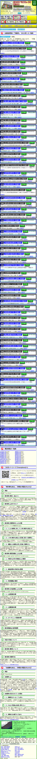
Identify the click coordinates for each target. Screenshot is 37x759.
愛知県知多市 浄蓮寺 (12, 209)
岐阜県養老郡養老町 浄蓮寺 (15, 190)
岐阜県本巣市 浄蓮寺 (12, 184)
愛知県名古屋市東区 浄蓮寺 (15, 215)
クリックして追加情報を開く (11, 744)
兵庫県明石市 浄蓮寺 (12, 273)
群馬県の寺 (3, 456)
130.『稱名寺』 (20, 21)
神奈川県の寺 (3, 459)
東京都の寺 (18, 458)
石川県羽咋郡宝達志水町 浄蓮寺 (16, 143)
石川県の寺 (18, 460)
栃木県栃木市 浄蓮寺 (11, 56)
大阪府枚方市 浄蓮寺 (12, 259)
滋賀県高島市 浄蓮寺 (12, 237)
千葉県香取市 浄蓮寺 (11, 68)
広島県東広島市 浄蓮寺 (13, 340)
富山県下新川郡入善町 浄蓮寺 (15, 101)
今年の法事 (17, 751)
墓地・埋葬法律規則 (5, 746)
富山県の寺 (3, 460)
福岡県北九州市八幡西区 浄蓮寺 (16, 421)
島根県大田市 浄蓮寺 (12, 323)
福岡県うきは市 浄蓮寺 (13, 415)
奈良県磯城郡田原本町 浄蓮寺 (15, 301)
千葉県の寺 (3, 458)
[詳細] (28, 43)
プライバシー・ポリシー (7, 736)
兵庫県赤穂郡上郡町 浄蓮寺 (15, 278)
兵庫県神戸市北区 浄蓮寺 (14, 265)
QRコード (23, 473)
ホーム (19, 13)
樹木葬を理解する (5, 749)
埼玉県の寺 (18, 456)
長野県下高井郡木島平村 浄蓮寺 (16, 165)
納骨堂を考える (4, 751)
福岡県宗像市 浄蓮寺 (12, 404)
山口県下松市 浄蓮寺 (12, 374)
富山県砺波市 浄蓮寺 (12, 107)
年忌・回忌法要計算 (19, 749)
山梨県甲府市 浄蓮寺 (12, 154)
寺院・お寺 (17, 750)
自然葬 (24, 511)
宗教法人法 (17, 746)
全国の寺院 (21, 29)
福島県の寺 (18, 454)
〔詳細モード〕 (5, 37)
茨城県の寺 (3, 455)
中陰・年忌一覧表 (5, 748)
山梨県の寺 (18, 461)
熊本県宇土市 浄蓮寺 (12, 437)
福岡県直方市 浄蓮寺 (12, 393)
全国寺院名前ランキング (8, 29)
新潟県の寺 (18, 459)
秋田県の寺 (18, 453)
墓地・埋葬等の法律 (19, 754)
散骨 (23, 514)
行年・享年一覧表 (19, 748)
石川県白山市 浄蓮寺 (12, 137)
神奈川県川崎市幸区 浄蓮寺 (13, 90)
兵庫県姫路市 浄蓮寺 (12, 290)
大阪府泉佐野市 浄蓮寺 (13, 243)
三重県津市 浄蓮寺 (11, 226)
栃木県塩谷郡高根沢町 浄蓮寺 (14, 48)
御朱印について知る (5, 756)
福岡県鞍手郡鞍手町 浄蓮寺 (15, 387)
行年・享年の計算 (19, 755)
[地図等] (31, 45)
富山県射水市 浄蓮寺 (12, 120)
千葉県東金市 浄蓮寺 (11, 79)
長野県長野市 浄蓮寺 (12, 173)
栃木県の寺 (18, 455)
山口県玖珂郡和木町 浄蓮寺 (15, 368)
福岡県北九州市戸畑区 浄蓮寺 (15, 429)
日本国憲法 (3, 754)
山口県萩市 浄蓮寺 (11, 363)
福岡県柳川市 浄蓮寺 (12, 410)
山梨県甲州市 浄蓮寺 (12, 159)
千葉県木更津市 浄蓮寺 (12, 73)
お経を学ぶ (17, 753)
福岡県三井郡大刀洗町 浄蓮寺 (15, 399)
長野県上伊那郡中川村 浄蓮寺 (15, 179)
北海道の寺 (3, 451)
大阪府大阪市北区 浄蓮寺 (14, 254)
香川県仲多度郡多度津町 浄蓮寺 (16, 379)
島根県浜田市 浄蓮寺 (12, 318)
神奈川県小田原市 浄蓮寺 (13, 84)
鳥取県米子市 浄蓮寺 (12, 312)
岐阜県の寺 (18, 463)
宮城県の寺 (3, 453)
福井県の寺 (3, 461)
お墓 (23, 679)
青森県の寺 (18, 451)
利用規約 (23, 736)
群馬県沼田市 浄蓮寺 (11, 62)
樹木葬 (10, 689)
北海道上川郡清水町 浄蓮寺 (13, 43)
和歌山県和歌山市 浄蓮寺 (14, 307)
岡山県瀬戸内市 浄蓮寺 (13, 335)
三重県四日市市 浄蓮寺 (13, 231)
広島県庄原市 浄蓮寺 (12, 357)
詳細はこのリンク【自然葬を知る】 (9, 719)
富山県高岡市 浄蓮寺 (12, 126)
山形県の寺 (3, 454)
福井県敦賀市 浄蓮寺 (12, 148)
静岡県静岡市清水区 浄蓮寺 (15, 198)
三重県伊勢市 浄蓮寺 (12, 220)
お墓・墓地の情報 (5, 755)
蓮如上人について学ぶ (6, 750)
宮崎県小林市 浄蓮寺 (12, 442)
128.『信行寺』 (10, 21)
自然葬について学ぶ (5, 753)
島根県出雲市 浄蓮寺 (12, 329)
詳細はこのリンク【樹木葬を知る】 (9, 664)
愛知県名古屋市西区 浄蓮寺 (15, 203)
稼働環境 (17, 736)
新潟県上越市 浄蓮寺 (12, 96)
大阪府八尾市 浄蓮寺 (12, 248)
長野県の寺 (3, 463)
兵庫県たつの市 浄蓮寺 (13, 284)
